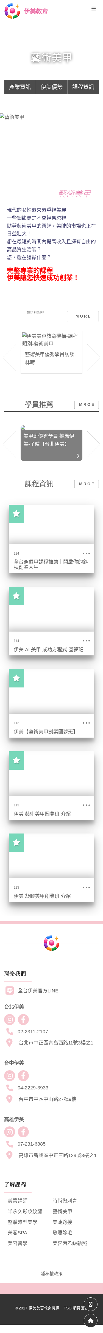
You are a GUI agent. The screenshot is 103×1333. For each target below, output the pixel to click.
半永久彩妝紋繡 (25, 1211)
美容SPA (17, 1232)
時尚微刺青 (64, 1201)
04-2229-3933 (33, 1088)
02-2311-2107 (33, 1031)
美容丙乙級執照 (69, 1243)
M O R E (83, 316)
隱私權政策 (52, 1273)
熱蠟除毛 (62, 1232)
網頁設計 (80, 1308)
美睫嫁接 (62, 1222)
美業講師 (17, 1201)
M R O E (86, 404)
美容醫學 (17, 1243)
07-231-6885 (32, 1144)
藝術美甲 (62, 1211)
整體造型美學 (22, 1222)
